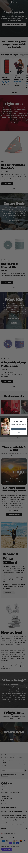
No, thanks (18, 432)
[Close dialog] (26, 418)
